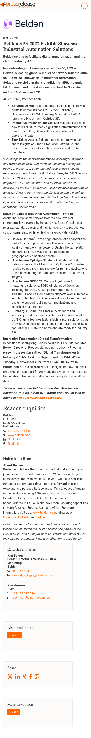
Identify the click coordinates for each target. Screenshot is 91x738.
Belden (14, 711)
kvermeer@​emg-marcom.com (32, 597)
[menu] (84, 6)
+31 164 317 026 (23, 593)
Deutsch (14, 635)
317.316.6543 (21, 571)
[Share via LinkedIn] (18, 676)
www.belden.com (19, 435)
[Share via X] (10, 676)
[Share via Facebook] (31, 676)
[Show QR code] (37, 676)
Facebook (10, 517)
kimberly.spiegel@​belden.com (32, 575)
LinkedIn (24, 517)
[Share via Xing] (24, 676)
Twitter (40, 517)
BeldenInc (14, 443)
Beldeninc (14, 439)
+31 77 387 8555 (19, 430)
